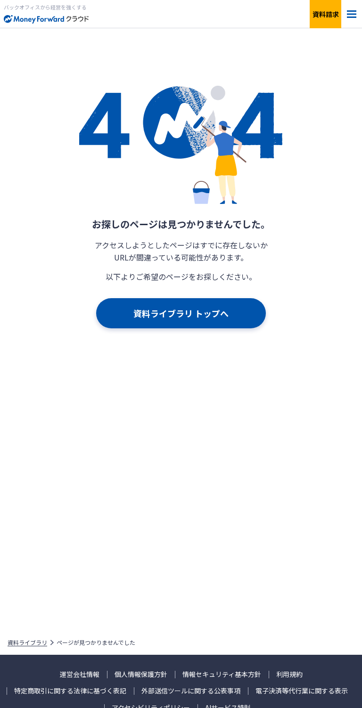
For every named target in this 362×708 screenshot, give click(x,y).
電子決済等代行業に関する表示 (301, 690)
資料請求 (326, 14)
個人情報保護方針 (141, 674)
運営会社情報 (79, 674)
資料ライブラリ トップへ (181, 313)
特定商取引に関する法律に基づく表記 (70, 690)
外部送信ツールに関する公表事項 (190, 690)
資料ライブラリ (27, 642)
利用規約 (289, 674)
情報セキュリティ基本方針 (221, 674)
